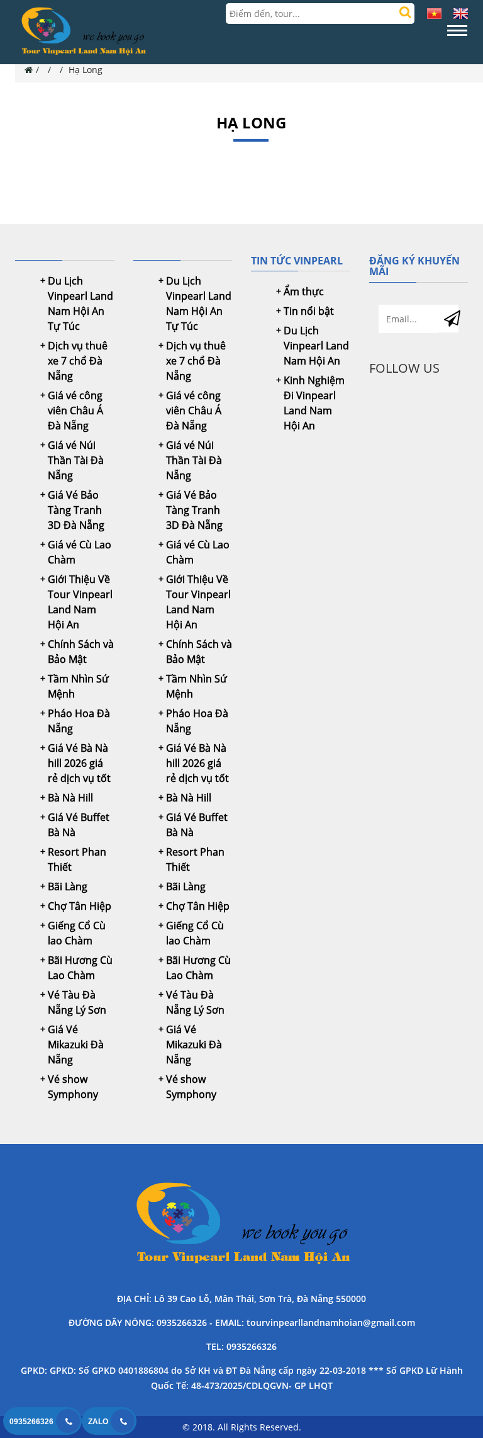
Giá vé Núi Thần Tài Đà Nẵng (76, 460)
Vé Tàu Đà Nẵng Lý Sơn (77, 1002)
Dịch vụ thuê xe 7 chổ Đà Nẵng (78, 361)
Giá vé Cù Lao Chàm (79, 552)
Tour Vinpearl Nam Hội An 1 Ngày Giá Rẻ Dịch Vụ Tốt (241, 1225)
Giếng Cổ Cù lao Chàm (77, 933)
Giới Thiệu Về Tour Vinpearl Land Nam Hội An (80, 601)
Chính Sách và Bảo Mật (81, 651)
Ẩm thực (304, 291)
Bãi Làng (67, 886)
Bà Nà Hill (70, 798)
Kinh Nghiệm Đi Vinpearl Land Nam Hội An (314, 403)
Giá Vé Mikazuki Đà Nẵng (76, 1044)
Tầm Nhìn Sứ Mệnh (78, 686)
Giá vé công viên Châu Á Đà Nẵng (75, 410)
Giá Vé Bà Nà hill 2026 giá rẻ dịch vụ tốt (79, 763)
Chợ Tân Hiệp (79, 906)
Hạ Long (86, 70)
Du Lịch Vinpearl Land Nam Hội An (316, 346)
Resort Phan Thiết (77, 859)
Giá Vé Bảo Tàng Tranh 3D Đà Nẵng (76, 510)
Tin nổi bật (309, 311)
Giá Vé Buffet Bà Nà (78, 824)
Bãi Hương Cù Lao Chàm (80, 967)
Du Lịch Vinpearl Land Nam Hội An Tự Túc (80, 303)
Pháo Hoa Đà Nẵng (79, 720)
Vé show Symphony (73, 1086)
